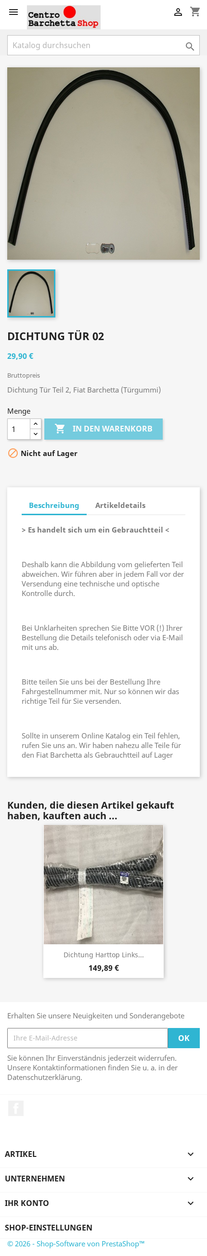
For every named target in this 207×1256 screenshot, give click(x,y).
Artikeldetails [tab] (120, 505)
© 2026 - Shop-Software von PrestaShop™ (76, 1243)
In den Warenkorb (103, 428)
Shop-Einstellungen (48, 1227)
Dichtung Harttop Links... (104, 954)
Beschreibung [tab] (54, 505)
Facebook (16, 1108)
